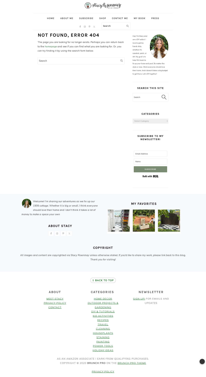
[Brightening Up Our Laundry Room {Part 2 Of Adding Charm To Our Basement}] (119, 230)
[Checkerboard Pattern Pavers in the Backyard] (169, 230)
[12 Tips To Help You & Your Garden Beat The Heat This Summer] (144, 230)
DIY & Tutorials (103, 311)
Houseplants (103, 333)
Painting (103, 341)
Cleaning (103, 328)
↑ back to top (103, 280)
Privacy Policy (55, 302)
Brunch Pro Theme (132, 362)
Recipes (103, 320)
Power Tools (103, 345)
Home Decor (103, 298)
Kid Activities (103, 315)
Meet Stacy (54, 298)
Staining (103, 337)
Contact (55, 307)
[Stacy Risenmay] (103, 11)
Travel (103, 324)
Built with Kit (150, 176)
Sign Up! (139, 298)
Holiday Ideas (103, 350)
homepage (51, 46)
